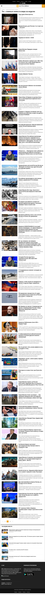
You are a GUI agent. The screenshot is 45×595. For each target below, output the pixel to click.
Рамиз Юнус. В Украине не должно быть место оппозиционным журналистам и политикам (30, 98)
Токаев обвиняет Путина (26, 74)
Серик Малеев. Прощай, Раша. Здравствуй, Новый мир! (31, 419)
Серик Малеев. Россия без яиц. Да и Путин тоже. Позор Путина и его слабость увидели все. (31, 495)
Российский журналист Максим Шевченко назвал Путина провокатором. (31, 125)
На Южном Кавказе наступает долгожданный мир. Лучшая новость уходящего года (29, 445)
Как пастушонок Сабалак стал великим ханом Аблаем (30, 86)
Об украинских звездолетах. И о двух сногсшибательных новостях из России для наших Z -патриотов (30, 294)
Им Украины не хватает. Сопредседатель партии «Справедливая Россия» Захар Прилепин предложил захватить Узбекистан (30, 308)
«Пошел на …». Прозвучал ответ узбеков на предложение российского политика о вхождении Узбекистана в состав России (31, 152)
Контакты (22, 1)
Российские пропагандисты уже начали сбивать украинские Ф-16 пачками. (30, 179)
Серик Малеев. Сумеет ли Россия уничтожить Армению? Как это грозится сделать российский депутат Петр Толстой (31, 383)
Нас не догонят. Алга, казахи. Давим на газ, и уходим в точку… (31, 348)
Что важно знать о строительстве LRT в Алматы (18, 549)
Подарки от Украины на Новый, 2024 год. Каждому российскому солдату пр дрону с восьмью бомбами (31, 113)
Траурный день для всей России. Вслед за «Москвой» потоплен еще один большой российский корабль (31, 166)
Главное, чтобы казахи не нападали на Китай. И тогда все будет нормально (30, 282)
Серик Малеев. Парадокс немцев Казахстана (28, 50)
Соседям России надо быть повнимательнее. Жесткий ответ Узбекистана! (28, 258)
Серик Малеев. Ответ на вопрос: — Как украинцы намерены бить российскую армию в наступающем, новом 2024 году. (30, 396)
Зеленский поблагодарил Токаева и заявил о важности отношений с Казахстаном (25, 543)
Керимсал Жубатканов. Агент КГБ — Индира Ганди (29, 323)
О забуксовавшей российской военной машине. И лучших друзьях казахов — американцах (30, 335)
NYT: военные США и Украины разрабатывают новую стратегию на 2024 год (30, 509)
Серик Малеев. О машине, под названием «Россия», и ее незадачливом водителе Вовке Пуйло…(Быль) (30, 458)
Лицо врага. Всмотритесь (26, 14)
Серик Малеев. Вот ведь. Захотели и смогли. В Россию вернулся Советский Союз (30, 191)
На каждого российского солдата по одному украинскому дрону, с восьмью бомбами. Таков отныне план (30, 203)
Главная (15, 592)
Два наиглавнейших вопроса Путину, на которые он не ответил (30, 483)
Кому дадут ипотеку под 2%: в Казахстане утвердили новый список (22, 556)
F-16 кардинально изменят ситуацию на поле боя (30, 271)
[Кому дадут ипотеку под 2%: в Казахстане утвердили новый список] (5, 558)
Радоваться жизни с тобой (26, 38)
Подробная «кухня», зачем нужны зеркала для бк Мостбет (31, 359)
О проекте (14, 1)
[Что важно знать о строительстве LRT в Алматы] (5, 551)
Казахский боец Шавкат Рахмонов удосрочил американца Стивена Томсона (30, 407)
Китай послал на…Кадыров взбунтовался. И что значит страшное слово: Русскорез (31, 471)
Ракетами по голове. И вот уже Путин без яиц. (30, 371)
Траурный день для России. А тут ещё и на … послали (31, 27)
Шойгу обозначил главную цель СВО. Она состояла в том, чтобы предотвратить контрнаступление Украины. (31, 62)
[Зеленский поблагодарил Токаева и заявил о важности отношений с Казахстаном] (5, 545)
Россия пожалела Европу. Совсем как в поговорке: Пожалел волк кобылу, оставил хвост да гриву (31, 431)
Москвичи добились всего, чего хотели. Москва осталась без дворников (30, 215)
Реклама (18, 1)
